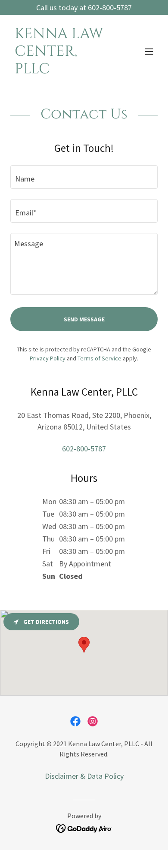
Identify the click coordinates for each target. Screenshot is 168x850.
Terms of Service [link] (99, 358)
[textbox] (84, 177)
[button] (149, 51)
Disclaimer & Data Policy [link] (84, 776)
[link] (61, 71)
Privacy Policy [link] (47, 358)
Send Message (84, 319)
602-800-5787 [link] (84, 449)
